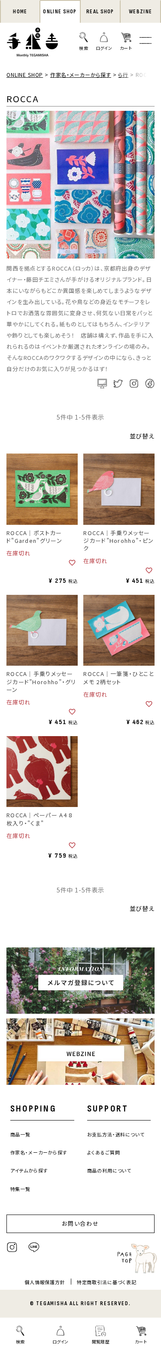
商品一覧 (20, 1134)
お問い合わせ (81, 1223)
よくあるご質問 (103, 1152)
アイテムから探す (29, 1170)
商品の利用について (109, 1170)
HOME (20, 11)
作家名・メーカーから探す (80, 74)
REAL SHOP (100, 11)
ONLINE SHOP (59, 11)
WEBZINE (140, 11)
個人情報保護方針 (44, 1282)
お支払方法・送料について (116, 1134)
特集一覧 (20, 1188)
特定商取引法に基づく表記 (107, 1282)
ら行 (123, 74)
